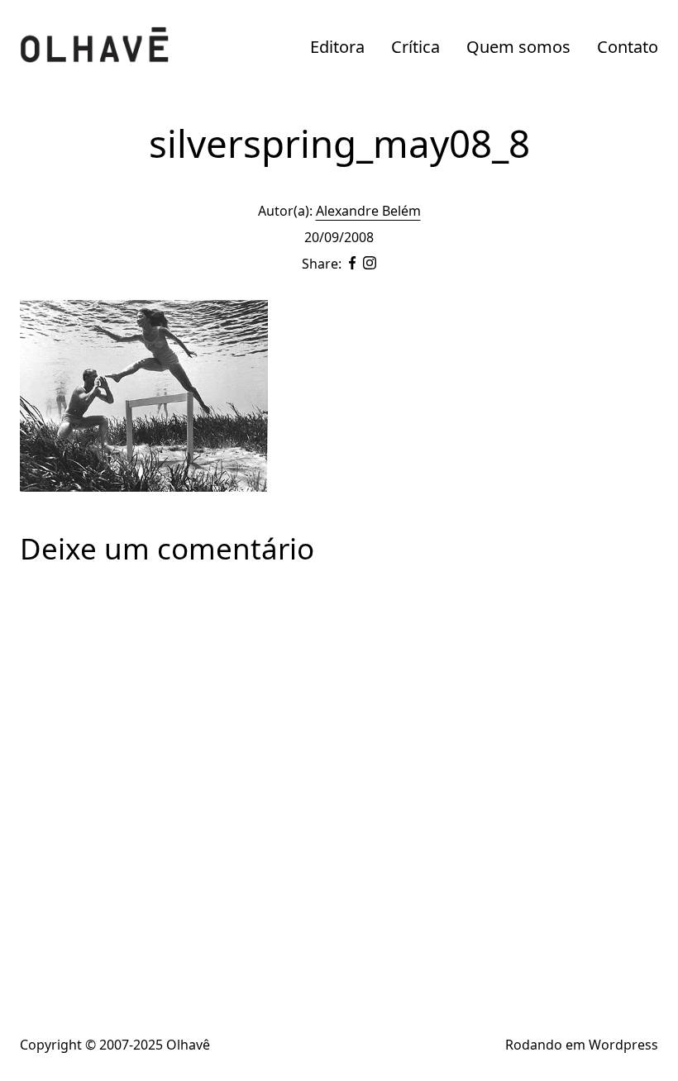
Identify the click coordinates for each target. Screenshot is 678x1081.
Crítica (415, 47)
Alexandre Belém (368, 211)
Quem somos (518, 47)
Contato (627, 47)
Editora (337, 47)
